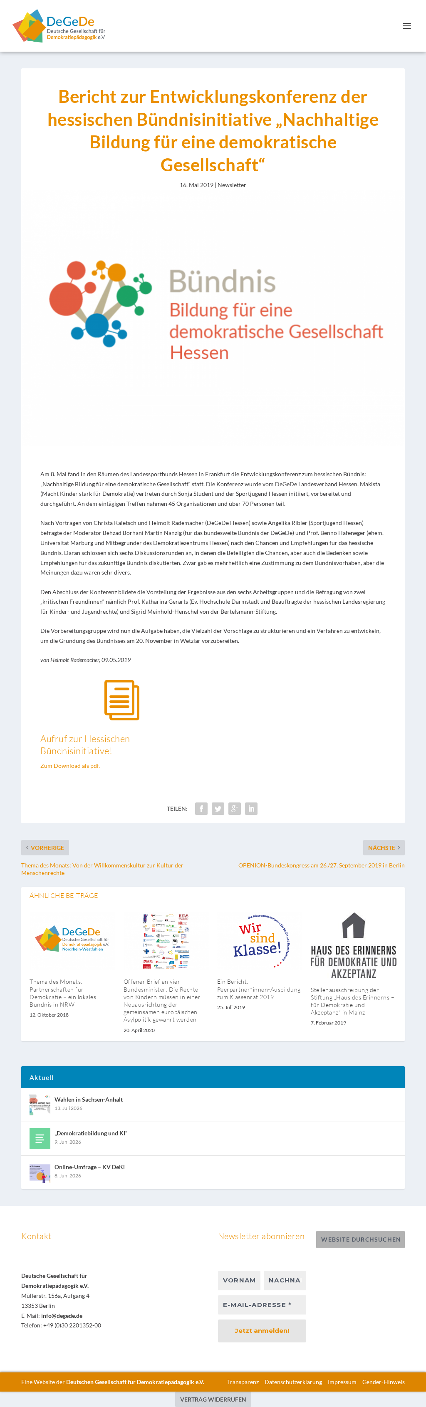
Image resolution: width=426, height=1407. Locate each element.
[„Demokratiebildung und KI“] (40, 1138)
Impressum (342, 1381)
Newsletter (232, 184)
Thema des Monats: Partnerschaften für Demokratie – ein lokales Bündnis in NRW (63, 993)
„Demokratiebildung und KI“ (90, 1133)
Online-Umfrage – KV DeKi (89, 1166)
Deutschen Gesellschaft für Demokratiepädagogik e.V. (135, 1381)
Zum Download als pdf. (70, 765)
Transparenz (243, 1381)
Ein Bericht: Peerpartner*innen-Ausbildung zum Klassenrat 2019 (259, 989)
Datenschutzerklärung (293, 1381)
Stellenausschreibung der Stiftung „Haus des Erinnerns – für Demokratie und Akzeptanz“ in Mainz (352, 1001)
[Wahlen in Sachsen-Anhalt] (40, 1105)
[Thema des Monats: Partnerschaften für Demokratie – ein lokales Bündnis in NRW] (72, 941)
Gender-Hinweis (383, 1381)
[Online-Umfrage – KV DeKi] (40, 1172)
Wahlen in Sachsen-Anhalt (88, 1099)
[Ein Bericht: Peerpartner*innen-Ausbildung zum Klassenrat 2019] (259, 941)
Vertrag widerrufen (213, 1399)
